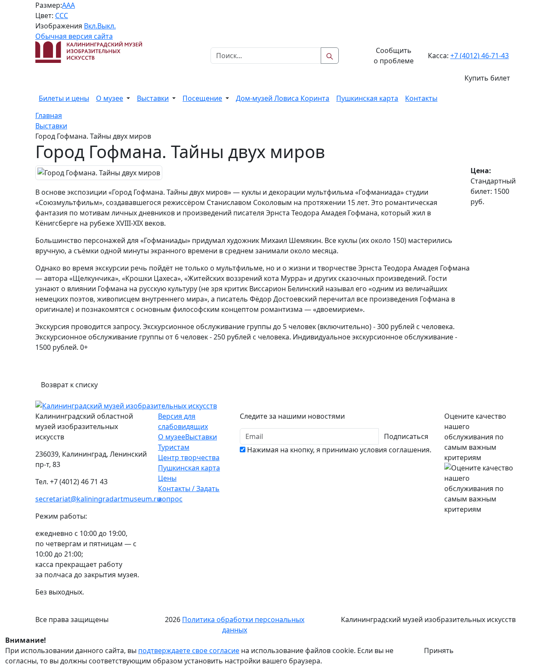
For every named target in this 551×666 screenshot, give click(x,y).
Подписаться (406, 436)
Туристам (173, 447)
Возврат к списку (69, 384)
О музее (109, 98)
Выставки (153, 98)
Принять (439, 650)
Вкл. (90, 26)
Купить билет (487, 78)
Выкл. (106, 26)
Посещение (202, 98)
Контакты (421, 98)
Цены (167, 478)
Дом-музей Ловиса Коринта (282, 98)
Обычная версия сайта (74, 36)
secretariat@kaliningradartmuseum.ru (98, 499)
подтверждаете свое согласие (188, 650)
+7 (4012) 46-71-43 (479, 55)
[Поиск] (330, 55)
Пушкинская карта (367, 98)
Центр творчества (189, 457)
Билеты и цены (64, 98)
